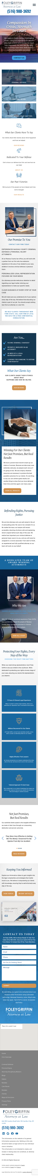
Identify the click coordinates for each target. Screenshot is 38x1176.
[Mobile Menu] (34, 5)
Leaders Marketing (27, 1172)
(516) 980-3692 (19, 12)
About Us (19, 170)
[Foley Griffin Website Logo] (12, 5)
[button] (2, 838)
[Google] (8, 1133)
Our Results (19, 195)
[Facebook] (12, 1133)
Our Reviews (19, 145)
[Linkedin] (3, 1133)
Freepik (23, 1165)
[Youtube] (17, 1133)
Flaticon (19, 1167)
